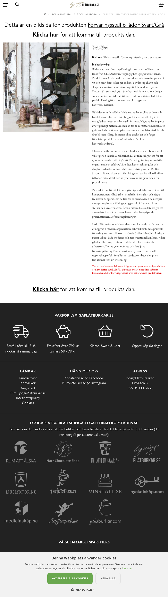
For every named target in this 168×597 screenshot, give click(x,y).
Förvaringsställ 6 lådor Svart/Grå (126, 24)
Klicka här (46, 34)
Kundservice (28, 378)
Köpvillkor (28, 383)
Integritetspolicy (28, 398)
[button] (84, 589)
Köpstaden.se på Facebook (84, 378)
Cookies (28, 403)
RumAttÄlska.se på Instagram (84, 383)
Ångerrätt (28, 388)
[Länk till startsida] (44, 14)
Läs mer (127, 568)
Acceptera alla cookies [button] (70, 578)
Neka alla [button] (108, 578)
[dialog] (84, 574)
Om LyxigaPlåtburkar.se (28, 393)
